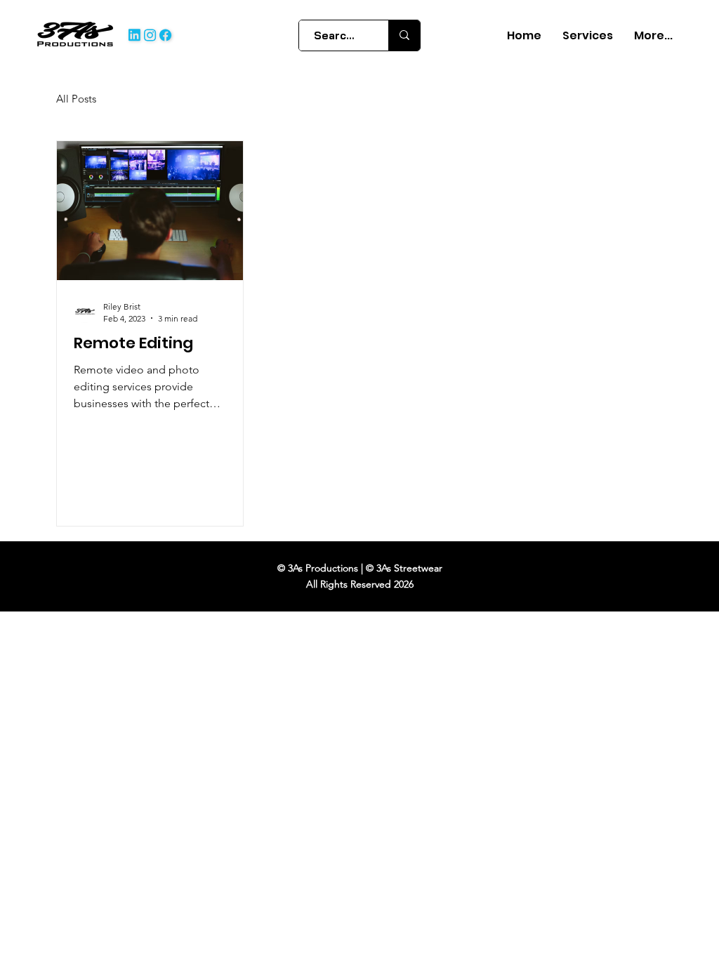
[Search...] (404, 35)
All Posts (76, 98)
